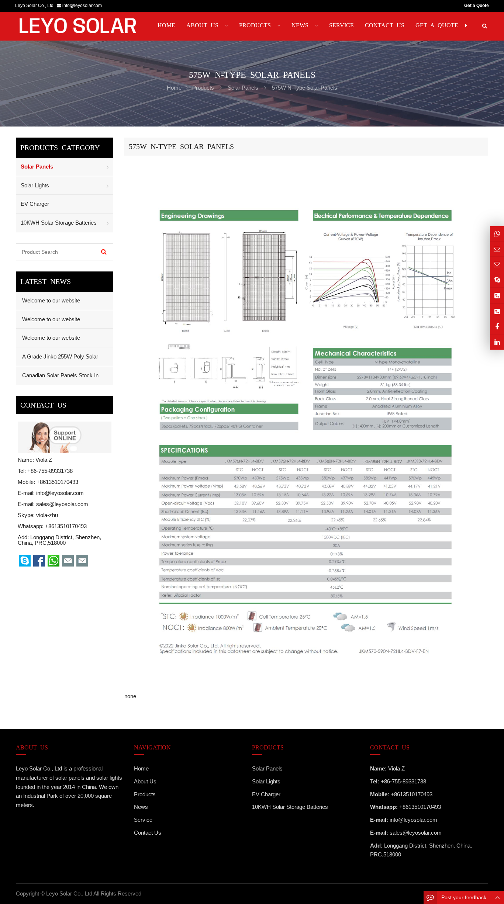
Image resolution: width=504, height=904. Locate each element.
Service (143, 820)
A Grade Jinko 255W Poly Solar (59, 356)
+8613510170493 (66, 526)
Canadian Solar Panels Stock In (60, 375)
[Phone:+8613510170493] (497, 311)
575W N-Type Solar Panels (304, 87)
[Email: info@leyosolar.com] (497, 249)
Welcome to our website (50, 300)
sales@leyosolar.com (62, 504)
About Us (145, 781)
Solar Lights (35, 185)
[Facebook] (497, 326)
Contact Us (147, 832)
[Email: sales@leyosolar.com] (497, 264)
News (141, 807)
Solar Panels (243, 87)
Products (203, 87)
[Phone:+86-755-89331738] (497, 295)
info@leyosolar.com (82, 5)
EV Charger (35, 204)
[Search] (103, 251)
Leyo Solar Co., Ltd (69, 893)
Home (141, 768)
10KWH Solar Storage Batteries (59, 222)
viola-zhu (47, 515)
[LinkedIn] (497, 342)
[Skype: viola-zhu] (497, 279)
